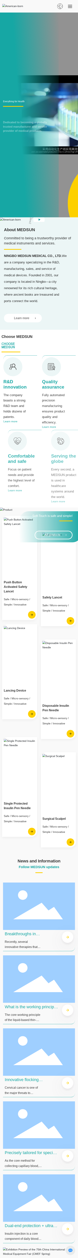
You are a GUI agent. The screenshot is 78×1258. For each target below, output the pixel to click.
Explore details (16, 129)
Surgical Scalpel (54, 818)
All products (52, 534)
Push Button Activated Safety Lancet (15, 587)
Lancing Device (15, 690)
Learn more (21, 318)
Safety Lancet (52, 597)
